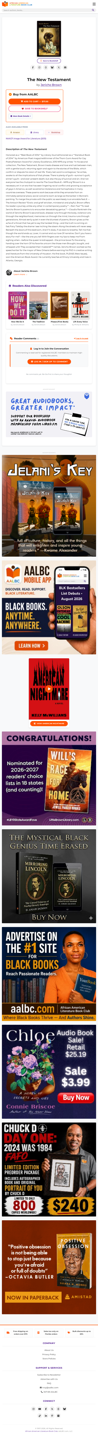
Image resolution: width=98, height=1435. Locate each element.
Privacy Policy (49, 1354)
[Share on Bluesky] (52, 67)
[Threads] (58, 1409)
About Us (49, 1350)
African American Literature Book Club (41, 1431)
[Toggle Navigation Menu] (94, 4)
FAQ (49, 1383)
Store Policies (49, 1359)
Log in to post (82, 338)
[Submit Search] (92, 10)
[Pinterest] (52, 1415)
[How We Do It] (17, 306)
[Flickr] (58, 1415)
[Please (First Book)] (59, 306)
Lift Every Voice (80, 322)
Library (36, 132)
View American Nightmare (50, 723)
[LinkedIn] (46, 1415)
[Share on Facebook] (32, 67)
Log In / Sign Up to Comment (50, 362)
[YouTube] (39, 1409)
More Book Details (21, 116)
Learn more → (20, 274)
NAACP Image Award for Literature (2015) (26, 138)
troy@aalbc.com (50, 1387)
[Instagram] (33, 1409)
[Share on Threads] (45, 67)
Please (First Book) (59, 322)
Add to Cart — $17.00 (35, 101)
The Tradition (39, 322)
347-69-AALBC (50, 1392)
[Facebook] (46, 1409)
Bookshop (55, 132)
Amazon (16, 132)
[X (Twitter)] (52, 1409)
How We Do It (17, 322)
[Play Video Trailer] (49, 689)
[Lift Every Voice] (80, 306)
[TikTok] (39, 1415)
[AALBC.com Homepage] (17, 4)
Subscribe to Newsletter (49, 1375)
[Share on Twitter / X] (58, 67)
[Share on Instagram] (39, 67)
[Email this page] (65, 67)
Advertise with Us (49, 1379)
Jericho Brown (51, 85)
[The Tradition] (38, 306)
